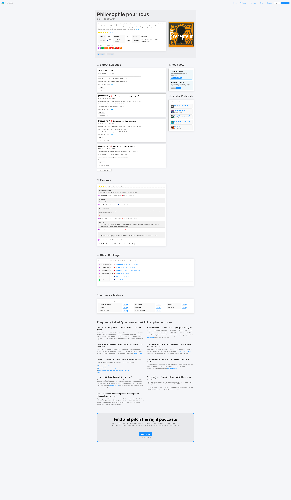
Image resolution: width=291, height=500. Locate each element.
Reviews (102, 54)
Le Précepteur (106, 18)
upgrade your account (185, 351)
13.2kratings (112, 32)
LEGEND (177, 126)
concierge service (114, 385)
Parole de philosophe (181, 105)
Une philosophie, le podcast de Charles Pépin (183, 116)
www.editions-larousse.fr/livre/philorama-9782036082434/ (113, 81)
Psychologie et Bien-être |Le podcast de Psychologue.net (183, 121)
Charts (111, 54)
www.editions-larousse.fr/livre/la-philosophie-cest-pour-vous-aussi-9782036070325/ (119, 76)
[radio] (99, 32)
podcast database (172, 368)
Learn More (145, 434)
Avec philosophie (180, 110)
